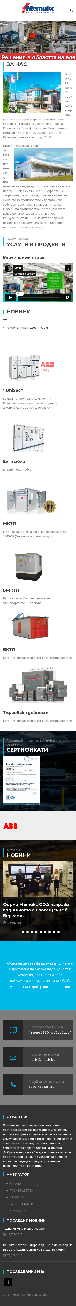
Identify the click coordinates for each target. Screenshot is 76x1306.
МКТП (9, 523)
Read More (20, 891)
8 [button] (54, 932)
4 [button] (36, 932)
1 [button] (23, 932)
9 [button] (58, 932)
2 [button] (27, 932)
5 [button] (41, 932)
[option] (38, 780)
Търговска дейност (25, 712)
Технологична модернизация (27, 327)
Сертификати (27, 750)
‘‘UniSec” (13, 390)
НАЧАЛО (15, 1183)
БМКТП (11, 590)
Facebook (8, 1282)
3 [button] (32, 932)
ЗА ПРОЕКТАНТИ (21, 1204)
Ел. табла (14, 461)
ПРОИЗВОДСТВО (21, 1190)
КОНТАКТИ (18, 1211)
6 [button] (45, 932)
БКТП (9, 649)
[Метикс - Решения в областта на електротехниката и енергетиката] (38, 8)
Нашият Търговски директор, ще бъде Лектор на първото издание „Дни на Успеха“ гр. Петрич (37, 1247)
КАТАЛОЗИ (17, 1197)
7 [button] (49, 932)
